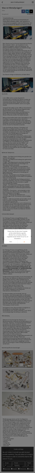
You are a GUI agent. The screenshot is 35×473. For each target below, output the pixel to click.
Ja (24, 242)
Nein (11, 242)
